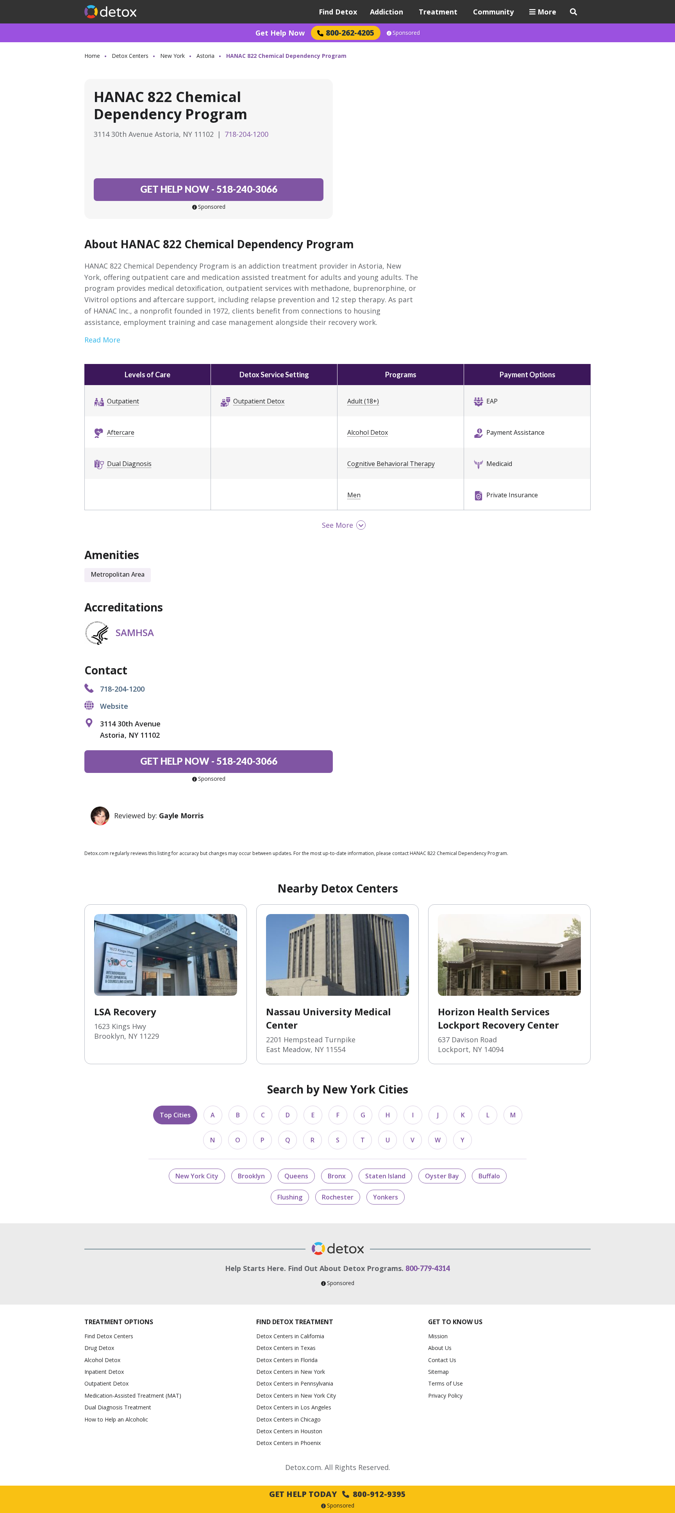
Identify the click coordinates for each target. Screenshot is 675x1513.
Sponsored (406, 33)
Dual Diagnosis (129, 463)
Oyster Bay (442, 1176)
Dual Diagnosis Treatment (117, 1407)
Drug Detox (99, 1348)
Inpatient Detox (104, 1371)
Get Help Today (337, 1494)
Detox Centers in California (290, 1336)
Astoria (205, 55)
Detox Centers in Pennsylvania (294, 1383)
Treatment (438, 11)
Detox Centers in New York (290, 1371)
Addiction (386, 11)
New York (172, 55)
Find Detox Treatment (294, 1322)
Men (354, 495)
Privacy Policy (445, 1395)
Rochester (338, 1197)
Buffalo (489, 1176)
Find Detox (338, 11)
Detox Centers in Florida (287, 1360)
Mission (438, 1336)
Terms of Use (445, 1383)
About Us (440, 1348)
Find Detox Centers (108, 1336)
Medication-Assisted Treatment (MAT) (132, 1395)
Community (493, 11)
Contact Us (442, 1360)
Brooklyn (251, 1176)
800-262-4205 (350, 32)
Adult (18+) (363, 401)
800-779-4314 (427, 1268)
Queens (296, 1176)
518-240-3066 (208, 189)
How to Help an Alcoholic (116, 1419)
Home (92, 55)
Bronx (337, 1176)
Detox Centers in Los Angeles (293, 1407)
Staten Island (385, 1176)
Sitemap (438, 1371)
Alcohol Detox (367, 432)
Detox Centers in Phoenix (288, 1443)
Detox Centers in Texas (286, 1348)
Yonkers (385, 1197)
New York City (196, 1176)
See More (337, 525)
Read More (102, 339)
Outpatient (123, 401)
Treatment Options (118, 1322)
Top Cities (175, 1115)
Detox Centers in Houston (289, 1431)
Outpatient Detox (258, 401)
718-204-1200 (246, 134)
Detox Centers (130, 55)
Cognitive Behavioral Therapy (391, 463)
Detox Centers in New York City (296, 1395)
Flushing (289, 1197)
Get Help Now (280, 33)
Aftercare (120, 432)
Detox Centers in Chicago (288, 1419)
